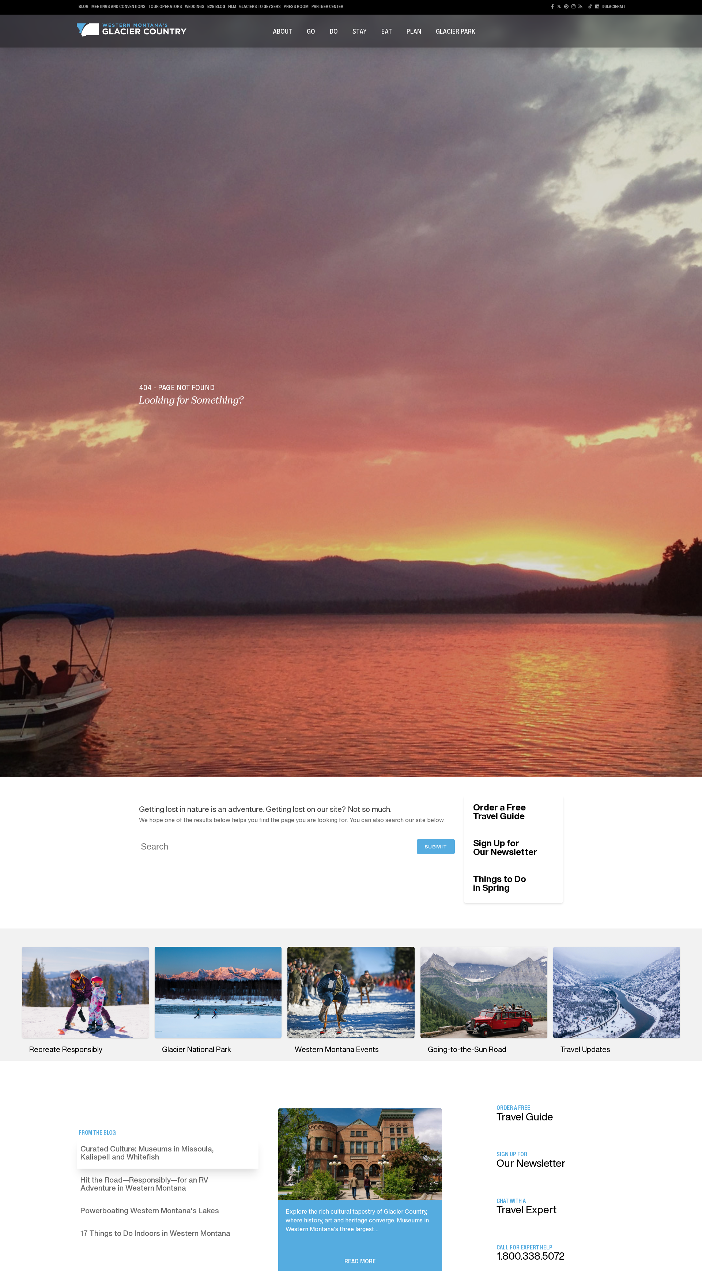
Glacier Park (455, 31)
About (282, 31)
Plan (414, 31)
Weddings (194, 6)
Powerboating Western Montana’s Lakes (149, 1210)
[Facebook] (552, 6)
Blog (83, 6)
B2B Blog (216, 6)
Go (311, 31)
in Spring (499, 883)
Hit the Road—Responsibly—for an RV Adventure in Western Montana (144, 1183)
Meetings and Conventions (118, 6)
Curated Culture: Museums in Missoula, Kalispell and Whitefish (147, 1152)
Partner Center (327, 6)
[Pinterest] (566, 6)
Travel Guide (499, 811)
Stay (359, 31)
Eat (386, 31)
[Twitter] (559, 6)
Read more (359, 1261)
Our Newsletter (505, 847)
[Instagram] (573, 6)
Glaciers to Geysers (260, 6)
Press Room (296, 6)
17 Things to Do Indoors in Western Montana (155, 1233)
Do (334, 31)
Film (232, 6)
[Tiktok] (590, 6)
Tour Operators (165, 6)
